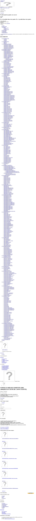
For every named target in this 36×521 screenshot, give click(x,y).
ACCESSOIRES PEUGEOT (6, 246)
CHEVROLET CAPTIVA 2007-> (9, 46)
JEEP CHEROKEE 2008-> (8, 132)
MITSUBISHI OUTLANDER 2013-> (9, 204)
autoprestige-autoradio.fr (5, 365)
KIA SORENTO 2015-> (7, 153)
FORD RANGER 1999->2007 (8, 91)
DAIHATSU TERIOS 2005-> (8, 72)
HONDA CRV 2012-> (7, 104)
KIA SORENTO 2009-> (7, 151)
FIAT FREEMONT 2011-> (8, 81)
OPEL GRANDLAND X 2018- (8, 240)
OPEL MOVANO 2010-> (7, 245)
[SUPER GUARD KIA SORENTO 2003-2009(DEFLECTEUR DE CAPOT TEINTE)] (4, 385)
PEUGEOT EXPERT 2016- (8, 252)
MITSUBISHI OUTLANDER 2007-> (9, 202)
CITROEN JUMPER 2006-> (8, 57)
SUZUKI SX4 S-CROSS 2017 (8, 293)
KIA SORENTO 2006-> (7, 150)
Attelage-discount (4, 369)
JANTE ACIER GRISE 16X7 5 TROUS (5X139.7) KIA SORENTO (10, 438)
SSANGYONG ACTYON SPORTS (9, 272)
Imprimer (3, 402)
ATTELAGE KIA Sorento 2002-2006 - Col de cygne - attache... (9, 478)
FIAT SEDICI (6, 84)
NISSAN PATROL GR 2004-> (8, 227)
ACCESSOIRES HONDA (6, 101)
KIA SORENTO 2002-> (7, 149)
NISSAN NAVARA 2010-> (8, 219)
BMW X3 (5, 42)
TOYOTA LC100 (6, 310)
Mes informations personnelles (6, 513)
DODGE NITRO (6, 74)
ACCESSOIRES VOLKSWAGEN (7, 323)
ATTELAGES (4, 31)
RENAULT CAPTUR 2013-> (8, 258)
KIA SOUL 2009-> (6, 155)
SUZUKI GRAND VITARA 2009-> (9, 288)
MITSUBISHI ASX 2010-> (8, 195)
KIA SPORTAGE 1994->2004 (8, 157)
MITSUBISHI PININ (7, 209)
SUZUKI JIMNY (6, 289)
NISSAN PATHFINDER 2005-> (8, 224)
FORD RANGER (6, 90)
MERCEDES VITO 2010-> (8, 191)
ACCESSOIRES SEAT (5, 266)
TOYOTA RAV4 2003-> (7, 314)
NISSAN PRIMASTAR (7, 228)
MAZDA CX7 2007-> (7, 182)
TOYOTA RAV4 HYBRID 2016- (8, 319)
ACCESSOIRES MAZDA (6, 175)
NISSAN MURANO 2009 (7, 217)
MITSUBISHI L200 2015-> (8, 200)
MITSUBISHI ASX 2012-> (8, 196)
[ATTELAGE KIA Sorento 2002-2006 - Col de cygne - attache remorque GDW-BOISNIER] (5, 476)
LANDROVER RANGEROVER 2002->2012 (12, 171)
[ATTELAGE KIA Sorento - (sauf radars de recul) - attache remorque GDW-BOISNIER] (5, 456)
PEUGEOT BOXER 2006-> (8, 249)
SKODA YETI (6, 269)
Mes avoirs (3, 512)
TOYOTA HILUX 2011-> (7, 300)
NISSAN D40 (6, 212)
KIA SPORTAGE (6, 156)
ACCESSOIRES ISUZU (5, 122)
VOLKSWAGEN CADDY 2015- (8, 328)
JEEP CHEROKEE (6, 130)
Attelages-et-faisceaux (5, 367)
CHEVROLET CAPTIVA (7, 44)
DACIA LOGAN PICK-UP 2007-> (9, 66)
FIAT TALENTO (6, 85)
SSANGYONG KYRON (7, 275)
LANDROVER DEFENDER (8, 169)
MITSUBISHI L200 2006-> (8, 198)
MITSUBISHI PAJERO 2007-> (8, 207)
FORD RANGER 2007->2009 (8, 92)
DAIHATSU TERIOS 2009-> (8, 70)
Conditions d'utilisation (5, 360)
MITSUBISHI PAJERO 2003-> (8, 206)
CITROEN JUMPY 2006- (9, 58)
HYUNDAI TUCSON (7, 119)
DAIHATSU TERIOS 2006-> (8, 69)
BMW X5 (5, 43)
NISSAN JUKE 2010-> (7, 214)
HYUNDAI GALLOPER (7, 113)
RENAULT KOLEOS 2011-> (8, 262)
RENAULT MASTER (7, 263)
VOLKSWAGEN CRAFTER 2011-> (9, 329)
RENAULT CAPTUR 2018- (8, 259)
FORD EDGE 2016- (7, 87)
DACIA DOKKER (6, 62)
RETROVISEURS (4, 32)
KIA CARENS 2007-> (7, 147)
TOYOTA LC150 (6, 311)
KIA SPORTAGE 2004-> (7, 158)
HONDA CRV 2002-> (7, 106)
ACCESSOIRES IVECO (5, 127)
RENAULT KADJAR (7, 260)
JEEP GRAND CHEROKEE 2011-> (9, 139)
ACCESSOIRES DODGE (6, 73)
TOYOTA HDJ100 (6, 298)
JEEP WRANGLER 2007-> (8, 144)
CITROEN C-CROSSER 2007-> (8, 55)
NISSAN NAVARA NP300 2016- (8, 220)
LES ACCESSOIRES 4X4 (6, 339)
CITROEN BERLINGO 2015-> (8, 53)
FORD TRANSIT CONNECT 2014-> (9, 99)
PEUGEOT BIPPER (7, 248)
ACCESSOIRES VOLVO (6, 336)
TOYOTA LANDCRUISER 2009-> (9, 308)
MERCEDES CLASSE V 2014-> (8, 193)
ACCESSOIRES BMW (5, 41)
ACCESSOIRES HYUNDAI (6, 112)
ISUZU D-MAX (6, 123)
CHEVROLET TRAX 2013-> (8, 48)
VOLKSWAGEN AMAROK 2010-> (9, 324)
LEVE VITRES (4, 30)
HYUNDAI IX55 (6, 121)
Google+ (7, 401)
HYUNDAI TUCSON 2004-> (8, 120)
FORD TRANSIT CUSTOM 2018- (9, 98)
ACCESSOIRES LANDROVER (7, 165)
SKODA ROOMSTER (7, 268)
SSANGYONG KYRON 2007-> (8, 276)
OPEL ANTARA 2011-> (7, 239)
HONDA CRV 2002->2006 (8, 109)
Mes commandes (4, 511)
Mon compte (2, 509)
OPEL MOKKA (6, 241)
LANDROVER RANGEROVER (10, 170)
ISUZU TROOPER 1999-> (8, 125)
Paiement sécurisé (6, 29)
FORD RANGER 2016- (7, 94)
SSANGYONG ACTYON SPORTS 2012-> (10, 273)
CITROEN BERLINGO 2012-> (8, 52)
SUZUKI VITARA (6, 294)
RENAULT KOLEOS (7, 261)
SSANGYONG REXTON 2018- (8, 280)
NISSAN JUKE (6, 213)
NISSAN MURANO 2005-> (8, 216)
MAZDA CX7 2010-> (7, 183)
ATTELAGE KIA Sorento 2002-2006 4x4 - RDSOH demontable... (10, 488)
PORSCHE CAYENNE (7, 256)
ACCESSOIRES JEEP (5, 129)
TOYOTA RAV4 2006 (7, 315)
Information (2, 357)
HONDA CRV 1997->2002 (8, 108)
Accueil (3, 25)
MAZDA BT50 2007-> (7, 178)
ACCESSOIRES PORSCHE (6, 255)
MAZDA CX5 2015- (7, 181)
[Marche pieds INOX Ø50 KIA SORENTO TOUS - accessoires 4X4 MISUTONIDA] (5, 446)
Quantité (1, 408)
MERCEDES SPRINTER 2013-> (8, 188)
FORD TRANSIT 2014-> (7, 100)
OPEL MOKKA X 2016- (7, 242)
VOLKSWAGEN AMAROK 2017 (9, 326)
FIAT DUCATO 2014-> (7, 79)
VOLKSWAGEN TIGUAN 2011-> (9, 335)
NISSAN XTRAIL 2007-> (7, 234)
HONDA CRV (6, 102)
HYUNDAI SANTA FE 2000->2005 (9, 115)
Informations (4, 27)
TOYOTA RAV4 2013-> (7, 317)
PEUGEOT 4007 (6, 247)
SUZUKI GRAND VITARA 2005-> (9, 287)
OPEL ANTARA (6, 238)
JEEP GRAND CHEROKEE (8, 137)
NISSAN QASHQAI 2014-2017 (8, 231)
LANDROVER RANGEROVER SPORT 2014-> (13, 172)
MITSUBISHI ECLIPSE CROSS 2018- (9, 211)
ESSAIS (3, 340)
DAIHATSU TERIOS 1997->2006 (9, 71)
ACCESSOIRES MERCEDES (6, 184)
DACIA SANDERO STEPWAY (8, 67)
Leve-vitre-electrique (5, 368)
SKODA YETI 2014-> (7, 270)
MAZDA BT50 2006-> (7, 177)
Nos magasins (4, 362)
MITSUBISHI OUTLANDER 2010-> (9, 203)
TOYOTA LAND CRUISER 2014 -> (9, 309)
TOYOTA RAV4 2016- (7, 318)
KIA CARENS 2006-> (7, 146)
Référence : (2, 391)
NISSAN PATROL (6, 226)
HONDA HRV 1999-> (7, 107)
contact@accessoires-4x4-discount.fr (9, 518)
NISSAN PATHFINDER (7, 223)
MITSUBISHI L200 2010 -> (8, 199)
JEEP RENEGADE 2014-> (8, 140)
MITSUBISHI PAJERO (7, 205)
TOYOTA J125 (6, 305)
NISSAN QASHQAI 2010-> (8, 230)
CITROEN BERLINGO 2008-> (8, 51)
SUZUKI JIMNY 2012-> (7, 290)
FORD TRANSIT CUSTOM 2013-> (9, 97)
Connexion (1, 1)
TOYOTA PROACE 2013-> (8, 312)
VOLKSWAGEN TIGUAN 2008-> (9, 333)
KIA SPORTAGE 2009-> (7, 160)
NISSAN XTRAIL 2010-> (7, 235)
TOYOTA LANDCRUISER (8, 307)
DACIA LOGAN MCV (7, 65)
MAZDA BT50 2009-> (7, 179)
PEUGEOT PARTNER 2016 (8, 254)
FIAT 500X (5, 76)
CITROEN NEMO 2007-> (7, 60)
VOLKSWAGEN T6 (7, 331)
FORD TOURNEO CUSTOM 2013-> (9, 95)
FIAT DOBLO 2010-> (7, 77)
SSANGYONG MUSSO (7, 277)
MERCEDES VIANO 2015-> (8, 190)
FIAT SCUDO (6, 83)
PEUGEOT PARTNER (7, 253)
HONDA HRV (6, 105)
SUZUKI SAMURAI (7, 291)
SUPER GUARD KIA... (5, 349)
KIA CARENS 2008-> (7, 148)
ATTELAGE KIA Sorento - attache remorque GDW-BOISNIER (10, 468)
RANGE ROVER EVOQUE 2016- (11, 174)
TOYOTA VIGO (6, 321)
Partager (4, 401)
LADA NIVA (6, 163)
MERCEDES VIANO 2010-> (8, 189)
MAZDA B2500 (6, 176)
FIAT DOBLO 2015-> (7, 78)
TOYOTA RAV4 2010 (7, 316)
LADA (5, 164)
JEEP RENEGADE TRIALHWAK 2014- (10, 141)
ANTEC (3, 354)
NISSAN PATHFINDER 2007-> (8, 225)
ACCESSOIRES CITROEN (6, 50)
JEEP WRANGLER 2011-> (8, 142)
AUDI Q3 (5, 39)
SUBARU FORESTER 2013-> (8, 283)
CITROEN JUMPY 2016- (9, 59)
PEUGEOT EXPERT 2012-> (8, 251)
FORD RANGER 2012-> (7, 93)
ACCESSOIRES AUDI (5, 38)
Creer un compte (4, 26)
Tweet (1, 401)
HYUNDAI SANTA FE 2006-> (8, 116)
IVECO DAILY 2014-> (7, 128)
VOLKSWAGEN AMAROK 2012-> (9, 325)
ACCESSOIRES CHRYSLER (6, 49)
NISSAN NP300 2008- (7, 221)
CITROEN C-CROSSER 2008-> (8, 56)
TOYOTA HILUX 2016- (7, 302)
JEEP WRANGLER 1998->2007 (8, 143)
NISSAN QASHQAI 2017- (8, 232)
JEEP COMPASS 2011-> (7, 135)
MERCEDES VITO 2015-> (8, 192)
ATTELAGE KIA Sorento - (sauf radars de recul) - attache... (9, 458)
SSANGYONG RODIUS (7, 281)
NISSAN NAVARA (7, 218)
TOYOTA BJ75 (6, 297)
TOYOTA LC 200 (6, 296)
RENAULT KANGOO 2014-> (8, 265)
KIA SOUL (5, 154)
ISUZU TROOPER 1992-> (8, 126)
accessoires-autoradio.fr (5, 366)
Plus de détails (2, 398)
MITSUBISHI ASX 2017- (7, 197)
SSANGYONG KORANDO (8, 274)
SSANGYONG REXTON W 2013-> (9, 279)
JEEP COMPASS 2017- (7, 136)
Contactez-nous (2, 0)
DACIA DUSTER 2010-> (7, 63)
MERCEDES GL (6, 186)
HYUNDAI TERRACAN (7, 118)
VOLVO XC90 (6, 337)
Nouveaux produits (4, 504)
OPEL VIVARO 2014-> (7, 244)
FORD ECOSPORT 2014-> (8, 86)
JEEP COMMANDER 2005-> (8, 134)
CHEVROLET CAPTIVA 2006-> (9, 45)
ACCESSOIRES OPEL (5, 237)
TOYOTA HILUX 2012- (7, 301)
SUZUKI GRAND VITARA (8, 286)
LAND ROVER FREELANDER (8, 167)
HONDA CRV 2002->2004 (8, 111)
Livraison (3, 359)
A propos (5, 28)
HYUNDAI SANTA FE (7, 114)
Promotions (3, 503)
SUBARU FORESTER (7, 282)
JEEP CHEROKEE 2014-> (8, 133)
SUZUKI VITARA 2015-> (8, 295)
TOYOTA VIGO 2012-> (7, 322)
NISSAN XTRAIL (6, 233)
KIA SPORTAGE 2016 (7, 162)
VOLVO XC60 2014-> (7, 338)
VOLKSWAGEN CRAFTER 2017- (9, 330)
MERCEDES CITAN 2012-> (8, 185)
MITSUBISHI (6, 210)
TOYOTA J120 (6, 303)
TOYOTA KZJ (6, 304)
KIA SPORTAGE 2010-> (7, 161)
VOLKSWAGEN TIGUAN (8, 332)
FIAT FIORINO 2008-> (7, 80)
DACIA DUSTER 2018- (7, 64)
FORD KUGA (6, 88)
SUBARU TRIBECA (7, 284)
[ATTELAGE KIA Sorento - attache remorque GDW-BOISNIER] (5, 466)
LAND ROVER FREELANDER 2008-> (10, 168)
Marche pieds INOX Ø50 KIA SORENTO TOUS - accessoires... (10, 448)
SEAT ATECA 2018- (7, 267)
